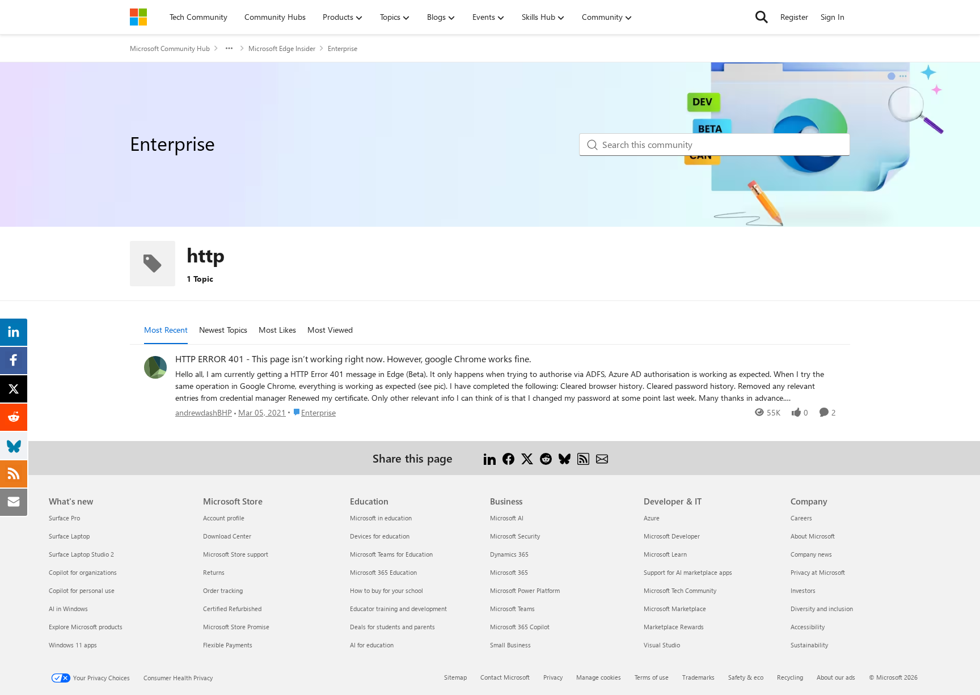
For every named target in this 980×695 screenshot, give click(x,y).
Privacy (553, 677)
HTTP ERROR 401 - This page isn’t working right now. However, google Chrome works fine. (353, 359)
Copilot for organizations (83, 572)
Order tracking (223, 590)
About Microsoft (813, 536)
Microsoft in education (381, 518)
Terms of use (652, 677)
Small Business (510, 645)
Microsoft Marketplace (675, 608)
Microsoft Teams (512, 608)
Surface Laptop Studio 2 (81, 554)
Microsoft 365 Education (383, 572)
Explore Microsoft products (85, 626)
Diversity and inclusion (822, 608)
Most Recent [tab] (166, 329)
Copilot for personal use (82, 590)
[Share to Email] (602, 458)
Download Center (227, 536)
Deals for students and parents (392, 626)
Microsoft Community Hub (170, 48)
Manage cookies (598, 677)
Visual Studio (662, 645)
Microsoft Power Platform (525, 590)
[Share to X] (527, 458)
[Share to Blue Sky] (565, 458)
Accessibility (808, 626)
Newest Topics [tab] (223, 329)
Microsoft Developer (672, 536)
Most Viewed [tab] (330, 329)
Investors (803, 590)
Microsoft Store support (235, 554)
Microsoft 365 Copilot (520, 626)
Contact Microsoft (505, 677)
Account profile (223, 518)
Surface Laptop (69, 536)
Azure (652, 518)
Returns (214, 572)
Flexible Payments (227, 645)
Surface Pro (64, 518)
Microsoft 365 (509, 572)
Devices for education (379, 536)
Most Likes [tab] (277, 329)
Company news (811, 554)
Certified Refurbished (232, 608)
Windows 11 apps (73, 645)
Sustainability (809, 645)
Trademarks (698, 677)
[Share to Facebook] (508, 458)
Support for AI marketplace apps (688, 572)
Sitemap (455, 677)
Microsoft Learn (665, 554)
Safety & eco (745, 677)
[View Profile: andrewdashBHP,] (155, 367)
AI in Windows (68, 608)
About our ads (836, 677)
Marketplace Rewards (674, 626)
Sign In (832, 16)
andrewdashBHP (203, 412)
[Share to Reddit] (546, 458)
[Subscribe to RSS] (583, 458)
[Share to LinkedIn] (490, 458)
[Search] (761, 17)
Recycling (790, 677)
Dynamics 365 (509, 554)
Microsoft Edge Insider (281, 48)
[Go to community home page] (138, 17)
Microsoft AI (506, 518)
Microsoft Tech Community (680, 590)
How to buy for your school (386, 590)
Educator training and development (398, 608)
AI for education (372, 645)
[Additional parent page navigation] (229, 48)
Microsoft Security (515, 536)
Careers (801, 518)
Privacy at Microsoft (818, 572)
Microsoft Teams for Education (391, 554)
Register (794, 16)
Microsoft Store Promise (236, 626)
